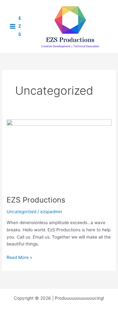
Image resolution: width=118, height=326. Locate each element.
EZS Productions (36, 199)
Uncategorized (21, 211)
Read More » (19, 258)
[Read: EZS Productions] (59, 153)
